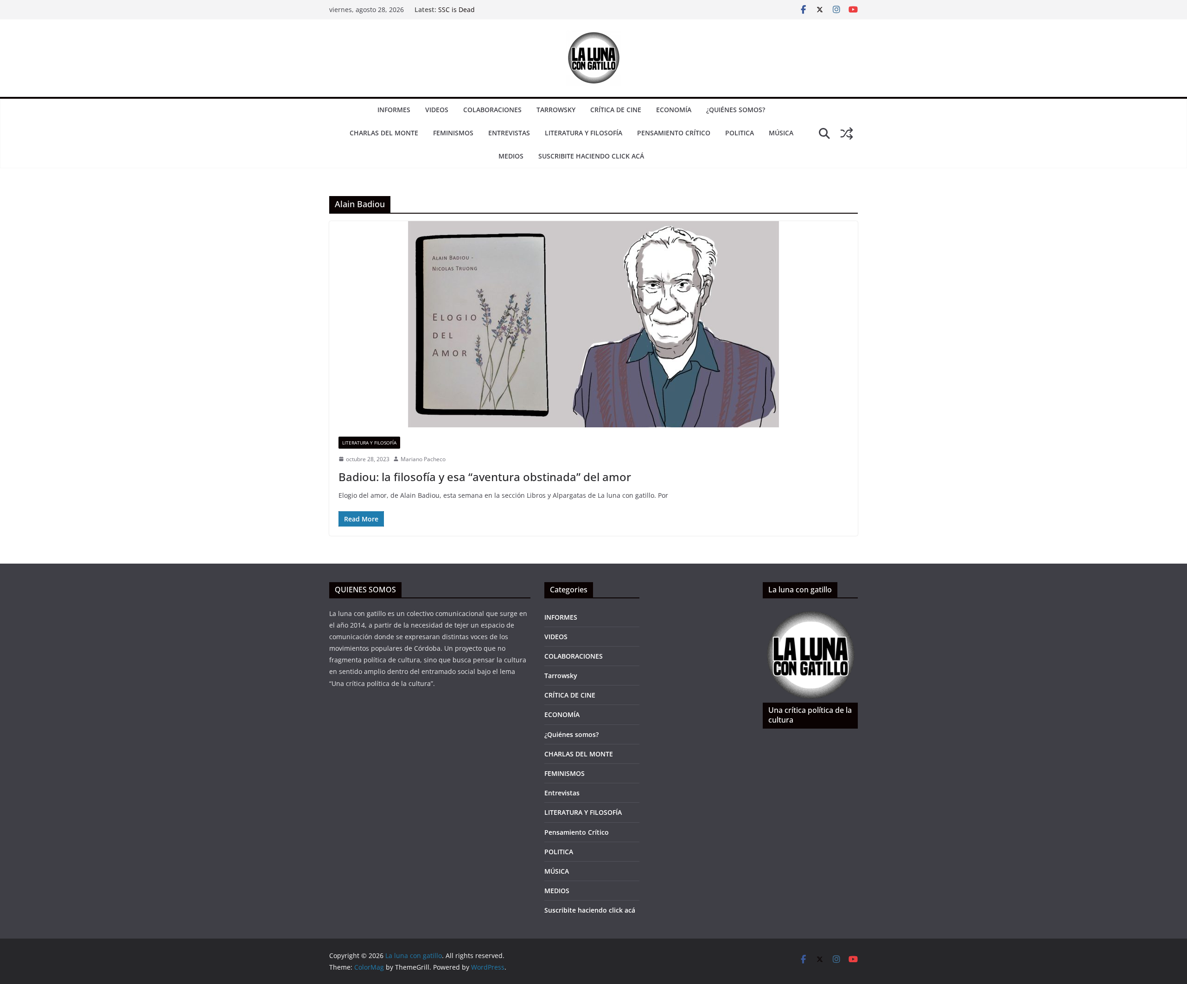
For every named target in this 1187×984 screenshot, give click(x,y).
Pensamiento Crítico (673, 132)
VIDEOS (436, 109)
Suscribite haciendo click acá (591, 156)
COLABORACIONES (492, 109)
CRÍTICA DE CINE (615, 109)
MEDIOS (510, 156)
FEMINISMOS (453, 132)
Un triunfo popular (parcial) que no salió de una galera (523, 9)
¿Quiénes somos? (735, 109)
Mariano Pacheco (423, 459)
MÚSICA (781, 132)
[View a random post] (847, 133)
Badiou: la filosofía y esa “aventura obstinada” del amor (484, 476)
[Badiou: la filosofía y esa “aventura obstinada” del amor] (593, 324)
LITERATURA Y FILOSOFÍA (583, 132)
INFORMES (393, 109)
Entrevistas (509, 132)
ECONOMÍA (673, 109)
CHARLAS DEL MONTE (384, 132)
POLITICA (739, 132)
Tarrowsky (555, 109)
